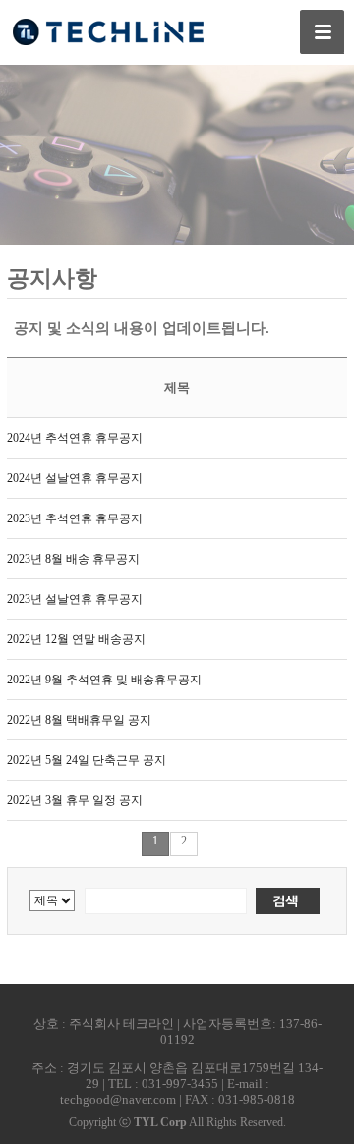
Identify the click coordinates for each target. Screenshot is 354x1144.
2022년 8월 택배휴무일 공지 (79, 720)
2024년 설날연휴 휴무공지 (75, 478)
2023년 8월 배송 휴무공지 (73, 559)
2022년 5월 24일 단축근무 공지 (86, 760)
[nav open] (322, 32)
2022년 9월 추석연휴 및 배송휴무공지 (104, 679)
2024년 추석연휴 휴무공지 (75, 438)
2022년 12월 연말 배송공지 (76, 639)
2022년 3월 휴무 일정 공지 (75, 800)
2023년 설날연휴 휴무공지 (75, 599)
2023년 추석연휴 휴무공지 (75, 518)
